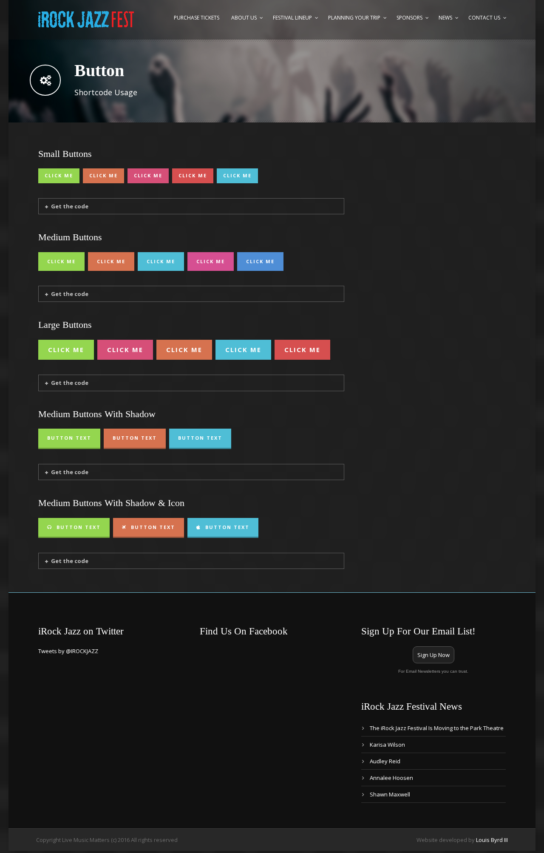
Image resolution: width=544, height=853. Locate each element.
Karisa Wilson (387, 744)
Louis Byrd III (492, 840)
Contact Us (484, 17)
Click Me (59, 175)
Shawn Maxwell (390, 794)
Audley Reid (385, 761)
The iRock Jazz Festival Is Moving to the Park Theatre (437, 728)
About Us (244, 17)
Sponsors (409, 17)
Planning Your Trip (354, 17)
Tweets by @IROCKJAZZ (68, 651)
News (445, 17)
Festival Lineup (292, 17)
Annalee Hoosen (391, 778)
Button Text (69, 438)
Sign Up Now (433, 655)
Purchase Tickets (196, 17)
